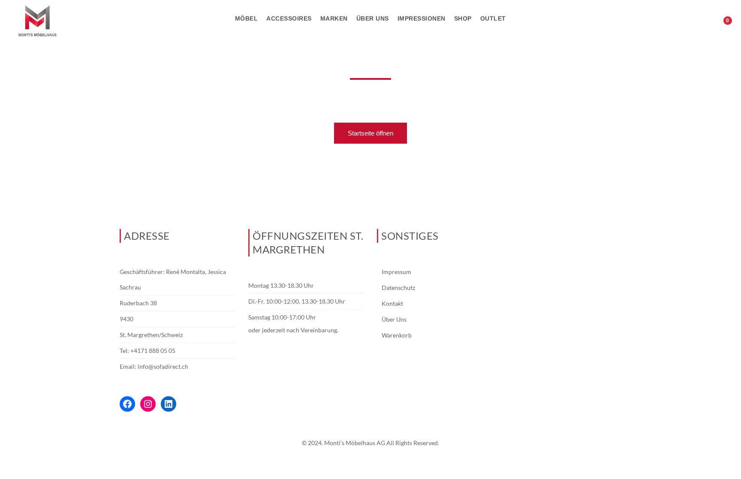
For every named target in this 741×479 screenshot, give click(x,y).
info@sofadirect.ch (163, 366)
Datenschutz (398, 287)
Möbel (246, 18)
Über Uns (394, 319)
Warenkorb (397, 335)
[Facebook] (127, 404)
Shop (463, 18)
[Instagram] (148, 404)
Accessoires (289, 18)
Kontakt (392, 303)
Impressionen (422, 18)
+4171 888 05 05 (152, 350)
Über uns (372, 18)
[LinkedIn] (168, 404)
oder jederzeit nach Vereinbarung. (293, 330)
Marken (334, 18)
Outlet (493, 18)
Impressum (396, 271)
